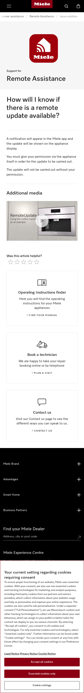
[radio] (10, 261)
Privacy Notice (29, 654)
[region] (42, 626)
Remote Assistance (42, 16)
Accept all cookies (42, 662)
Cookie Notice (47, 654)
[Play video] (42, 220)
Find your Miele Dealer (24, 529)
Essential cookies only (42, 673)
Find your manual (43, 315)
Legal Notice (11, 654)
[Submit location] (79, 537)
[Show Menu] (9, 6)
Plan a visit (43, 373)
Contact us (43, 431)
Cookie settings (42, 685)
